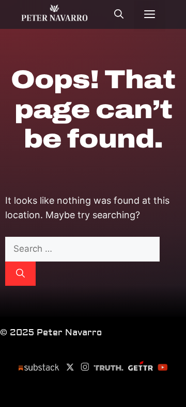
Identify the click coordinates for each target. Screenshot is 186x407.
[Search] (20, 274)
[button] (119, 15)
